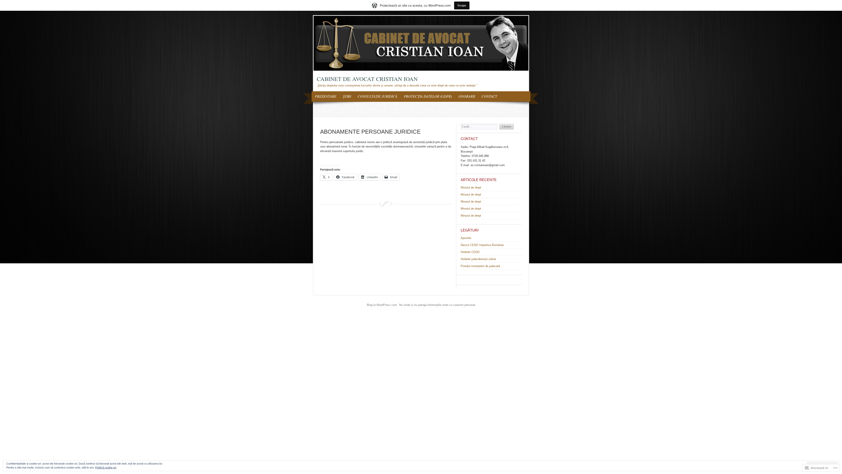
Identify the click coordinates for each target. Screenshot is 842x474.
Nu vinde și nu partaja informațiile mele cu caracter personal (437, 305)
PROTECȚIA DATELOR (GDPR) (428, 96)
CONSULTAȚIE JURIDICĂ (377, 96)
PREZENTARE (325, 96)
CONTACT (489, 96)
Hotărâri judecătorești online (478, 259)
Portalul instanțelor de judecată (480, 266)
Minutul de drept (471, 187)
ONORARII (466, 96)
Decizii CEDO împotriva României (482, 245)
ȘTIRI (347, 96)
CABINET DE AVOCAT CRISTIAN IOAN (367, 79)
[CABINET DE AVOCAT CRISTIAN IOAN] (421, 69)
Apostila (466, 238)
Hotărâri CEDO (470, 252)
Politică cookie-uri (105, 467)
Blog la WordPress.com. (382, 305)
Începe (462, 5)
